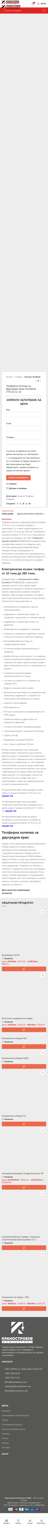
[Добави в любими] (43, 912)
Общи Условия (12, 1503)
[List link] (24, 1369)
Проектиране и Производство (15, 1415)
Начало (9, 377)
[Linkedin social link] (26, 503)
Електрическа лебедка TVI (14, 1116)
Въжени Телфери (32, 377)
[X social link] (20, 503)
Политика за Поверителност (30, 1503)
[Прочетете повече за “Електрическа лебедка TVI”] (24, 1124)
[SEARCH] (43, 10)
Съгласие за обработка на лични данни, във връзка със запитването (22, 452)
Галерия (5, 1434)
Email (8, 423)
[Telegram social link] (29, 503)
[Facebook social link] (17, 503)
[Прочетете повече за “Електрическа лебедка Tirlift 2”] (24, 1066)
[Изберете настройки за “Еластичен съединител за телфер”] (24, 1029)
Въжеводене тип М (10, 955)
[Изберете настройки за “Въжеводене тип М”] (24, 969)
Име (8, 410)
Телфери (19, 377)
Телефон (10, 437)
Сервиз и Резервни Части (13, 1429)
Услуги (5, 1420)
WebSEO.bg (39, 1505)
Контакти (6, 1447)
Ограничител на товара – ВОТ (15, 1297)
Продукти (6, 1411)
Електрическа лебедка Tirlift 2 (15, 1058)
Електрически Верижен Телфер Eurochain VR (22, 1173)
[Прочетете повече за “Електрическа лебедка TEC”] (24, 1046)
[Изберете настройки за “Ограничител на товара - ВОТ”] (24, 1308)
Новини (5, 1443)
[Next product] (40, 381)
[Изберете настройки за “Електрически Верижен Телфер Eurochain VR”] (24, 1187)
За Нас (5, 1438)
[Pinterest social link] (23, 503)
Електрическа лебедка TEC (14, 1038)
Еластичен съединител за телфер (17, 1018)
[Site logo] (10, 2)
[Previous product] (35, 381)
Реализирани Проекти (12, 1425)
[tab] (8, 513)
